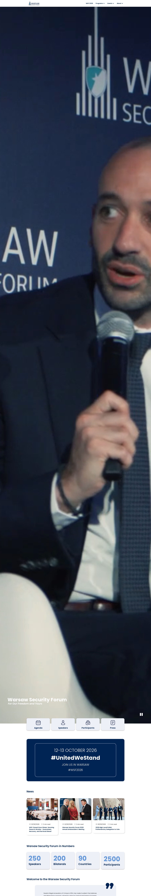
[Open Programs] (104, 3)
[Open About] (122, 3)
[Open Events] (113, 3)
